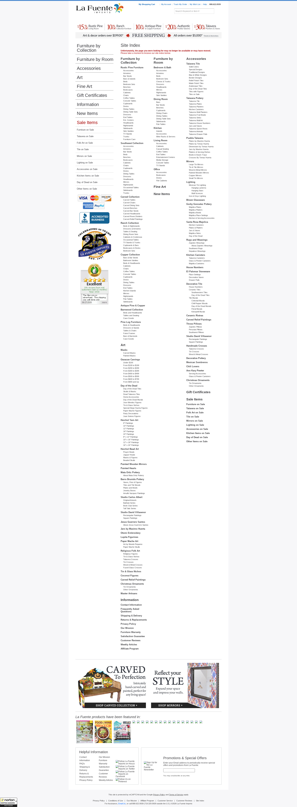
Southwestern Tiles (199, 292)
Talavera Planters (196, 107)
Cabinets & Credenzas (132, 237)
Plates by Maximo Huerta (199, 141)
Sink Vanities (128, 131)
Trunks (126, 137)
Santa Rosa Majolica (197, 222)
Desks (126, 106)
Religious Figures (130, 554)
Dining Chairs (161, 113)
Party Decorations (130, 413)
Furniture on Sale (85, 129)
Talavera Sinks (195, 118)
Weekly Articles (129, 644)
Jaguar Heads (129, 455)
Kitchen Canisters (196, 109)
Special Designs (195, 69)
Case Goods (128, 318)
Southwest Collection (132, 143)
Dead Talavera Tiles (131, 394)
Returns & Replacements (134, 619)
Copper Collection (130, 254)
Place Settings (195, 274)
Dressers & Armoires (132, 229)
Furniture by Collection (88, 48)
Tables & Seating (130, 231)
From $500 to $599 (131, 376)
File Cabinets (161, 181)
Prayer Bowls (128, 452)
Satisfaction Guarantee (133, 636)
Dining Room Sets (130, 234)
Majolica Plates (195, 207)
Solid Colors (194, 67)
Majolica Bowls (195, 213)
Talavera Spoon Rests (198, 129)
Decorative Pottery (196, 358)
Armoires (127, 73)
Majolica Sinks (195, 233)
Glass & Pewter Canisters (200, 261)
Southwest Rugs (196, 248)
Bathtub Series (129, 503)
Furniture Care (129, 139)
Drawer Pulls (194, 280)
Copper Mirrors (195, 175)
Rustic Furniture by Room (117, 19)
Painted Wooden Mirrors (134, 464)
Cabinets (127, 93)
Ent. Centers (128, 120)
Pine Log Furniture (131, 322)
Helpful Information (93, 752)
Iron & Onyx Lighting (197, 196)
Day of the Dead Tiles (132, 389)
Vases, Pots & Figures (132, 482)
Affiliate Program (130, 648)
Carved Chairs (129, 203)
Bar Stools (127, 76)
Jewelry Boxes (129, 490)
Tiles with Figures (196, 91)
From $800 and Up (131, 382)
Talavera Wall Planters (198, 112)
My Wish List (195, 4)
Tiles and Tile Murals (131, 485)
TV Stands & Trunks (131, 242)
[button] (8, 802)
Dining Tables (128, 109)
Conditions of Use (115, 801)
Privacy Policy (128, 624)
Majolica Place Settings (198, 215)
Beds (125, 81)
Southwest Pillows (196, 332)
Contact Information (131, 605)
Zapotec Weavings (197, 243)
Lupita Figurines (129, 537)
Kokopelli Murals (198, 312)
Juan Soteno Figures (132, 416)
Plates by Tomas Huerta (199, 144)
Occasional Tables (131, 187)
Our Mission (127, 628)
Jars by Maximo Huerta (133, 529)
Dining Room (161, 99)
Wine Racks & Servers (165, 137)
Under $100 (128, 363)
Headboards (128, 123)
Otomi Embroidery (130, 533)
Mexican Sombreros (197, 362)
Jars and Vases (195, 126)
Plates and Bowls (130, 488)
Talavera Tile (193, 63)
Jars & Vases (194, 230)
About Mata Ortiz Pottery (133, 475)
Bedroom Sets (129, 84)
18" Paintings (128, 431)
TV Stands (127, 134)
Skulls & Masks (129, 391)
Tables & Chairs (129, 331)
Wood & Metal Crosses (132, 565)
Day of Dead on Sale (87, 182)
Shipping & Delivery (131, 615)
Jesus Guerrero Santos (133, 522)
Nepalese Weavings (197, 251)
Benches (127, 87)
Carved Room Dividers (132, 216)
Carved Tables (129, 200)
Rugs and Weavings (196, 240)
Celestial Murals (198, 301)
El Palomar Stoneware (198, 271)
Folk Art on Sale (85, 143)
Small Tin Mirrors (196, 178)
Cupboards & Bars (131, 245)
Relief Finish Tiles (196, 80)
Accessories (89, 68)
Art (156, 19)
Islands (159, 131)
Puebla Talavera (194, 138)
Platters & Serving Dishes (199, 152)
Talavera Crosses (130, 559)
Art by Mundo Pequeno (132, 544)
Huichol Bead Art (130, 449)
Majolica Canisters (196, 263)
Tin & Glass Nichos (131, 405)
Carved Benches (130, 208)
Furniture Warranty (131, 632)
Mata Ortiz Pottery (130, 472)
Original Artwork (129, 500)
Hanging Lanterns (198, 188)
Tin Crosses (128, 562)
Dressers (127, 115)
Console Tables (129, 101)
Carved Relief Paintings (133, 219)
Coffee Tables (129, 98)
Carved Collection (130, 197)
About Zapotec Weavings (201, 246)
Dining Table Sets (130, 112)
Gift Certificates (92, 95)
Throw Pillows (194, 323)
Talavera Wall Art (196, 120)
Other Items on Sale (87, 188)
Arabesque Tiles (195, 86)
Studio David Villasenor (133, 512)
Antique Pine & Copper (133, 305)
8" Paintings (128, 423)
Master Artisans (129, 593)
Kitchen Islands (129, 291)
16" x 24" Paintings (131, 445)
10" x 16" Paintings (131, 440)
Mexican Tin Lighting (197, 185)
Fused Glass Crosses (132, 568)
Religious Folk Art (130, 551)
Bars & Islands (129, 79)
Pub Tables (128, 299)
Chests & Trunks (163, 81)
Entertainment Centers (165, 157)
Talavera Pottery (174, 19)
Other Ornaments (130, 590)
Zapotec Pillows (195, 327)
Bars (158, 102)
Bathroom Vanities (130, 260)
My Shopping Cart (147, 4)
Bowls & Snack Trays (198, 155)
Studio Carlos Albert (131, 497)
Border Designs (195, 78)
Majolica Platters (195, 210)
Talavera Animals (196, 131)
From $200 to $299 (131, 368)
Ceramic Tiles (194, 290)
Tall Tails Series (129, 508)
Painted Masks (129, 356)
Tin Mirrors (186, 19)
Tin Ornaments (129, 587)
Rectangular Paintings (132, 515)
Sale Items (213, 19)
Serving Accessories (197, 374)
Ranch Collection (130, 223)
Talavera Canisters (197, 258)
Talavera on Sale (85, 136)
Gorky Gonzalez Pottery (199, 204)
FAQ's (82, 763)
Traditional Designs (197, 72)
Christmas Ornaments (132, 584)
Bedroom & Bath (162, 67)
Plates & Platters (196, 228)
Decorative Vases (196, 277)
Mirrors (126, 182)
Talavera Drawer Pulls (198, 134)
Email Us (122, 804)
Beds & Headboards (131, 263)
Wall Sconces (197, 193)
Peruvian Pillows (195, 330)
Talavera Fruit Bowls (197, 115)
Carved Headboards (131, 214)
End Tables (128, 117)
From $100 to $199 (131, 365)
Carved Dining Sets (131, 205)
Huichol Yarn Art (129, 420)
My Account (166, 4)
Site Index (200, 801)
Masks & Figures (130, 457)
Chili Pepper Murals (199, 303)
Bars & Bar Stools (130, 258)
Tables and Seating (131, 315)
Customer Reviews (130, 640)
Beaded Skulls (129, 460)
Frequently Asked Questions (130, 610)
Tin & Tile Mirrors (196, 167)
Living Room (160, 140)
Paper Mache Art (129, 541)
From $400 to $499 (131, 374)
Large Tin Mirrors (196, 164)
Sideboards (128, 128)
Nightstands (128, 126)
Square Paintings (130, 518)
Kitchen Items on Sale (88, 175)
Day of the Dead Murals (133, 400)
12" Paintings (128, 429)
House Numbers (194, 267)
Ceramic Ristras (194, 315)
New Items (87, 113)
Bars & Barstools (130, 336)
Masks (124, 350)
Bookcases (128, 90)
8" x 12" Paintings (130, 437)
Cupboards (128, 104)
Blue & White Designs (198, 75)
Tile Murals (193, 298)
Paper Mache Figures (132, 411)
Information (88, 104)
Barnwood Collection (132, 309)
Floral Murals (196, 309)
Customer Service (165, 801)
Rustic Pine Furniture (132, 67)
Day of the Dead (129, 385)
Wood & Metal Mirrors (198, 170)
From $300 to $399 (131, 371)
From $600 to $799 (131, 379)
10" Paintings (128, 426)
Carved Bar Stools (131, 211)
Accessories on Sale (87, 169)
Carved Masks (129, 353)
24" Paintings (128, 434)
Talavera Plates (195, 104)
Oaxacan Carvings (130, 359)
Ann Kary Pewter (195, 370)
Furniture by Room (95, 59)
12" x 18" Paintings (131, 442)
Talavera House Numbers (199, 123)
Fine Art (84, 86)
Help (205, 4)
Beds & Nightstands (131, 226)
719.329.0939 (150, 804)
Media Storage (162, 160)
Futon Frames (129, 333)
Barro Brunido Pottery (132, 479)
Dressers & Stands (131, 328)
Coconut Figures (129, 575)
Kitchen (158, 128)
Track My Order (180, 4)
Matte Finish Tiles (196, 83)
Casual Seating (162, 149)
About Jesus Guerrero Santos (135, 525)
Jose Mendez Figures (132, 402)
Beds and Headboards (132, 313)
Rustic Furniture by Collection (90, 19)
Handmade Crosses (196, 346)
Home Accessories (141, 19)
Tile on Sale (83, 149)
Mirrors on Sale (84, 156)
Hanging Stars (197, 191)
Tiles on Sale (194, 94)
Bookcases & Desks (131, 248)
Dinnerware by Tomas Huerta (201, 147)
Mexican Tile (164, 19)
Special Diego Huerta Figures (135, 408)
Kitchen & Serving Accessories (201, 218)
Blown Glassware (195, 200)
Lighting (198, 19)
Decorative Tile (194, 284)
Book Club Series (130, 506)
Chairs (126, 95)
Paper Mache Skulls (131, 547)
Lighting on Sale (85, 162)
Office (157, 169)
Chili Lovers (192, 366)
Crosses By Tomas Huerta (200, 158)
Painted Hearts (128, 468)
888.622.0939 (215, 4)
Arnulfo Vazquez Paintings (134, 493)
